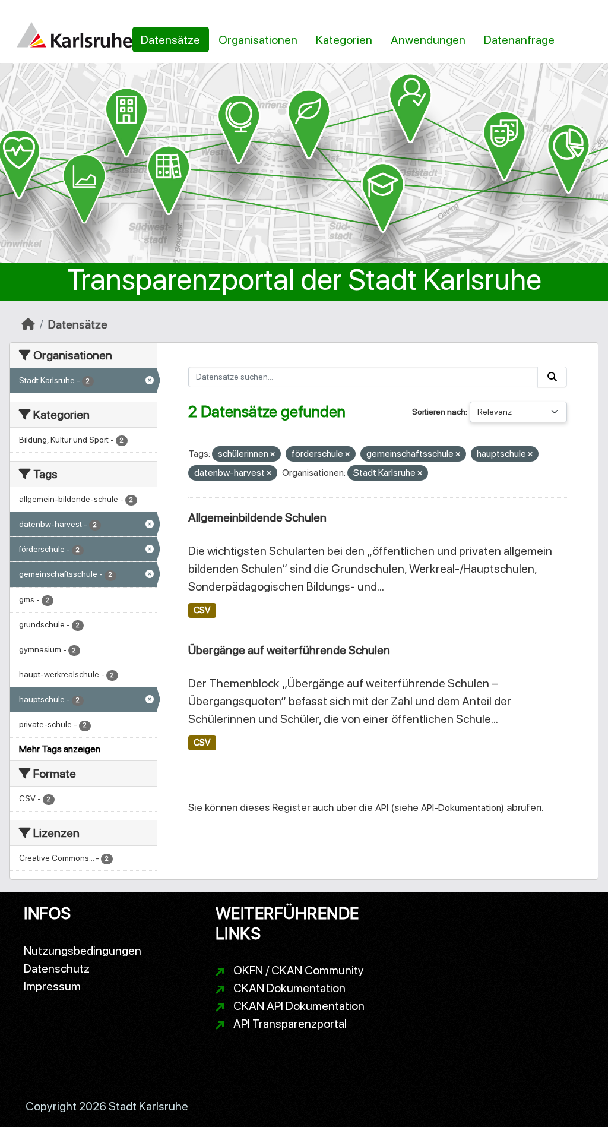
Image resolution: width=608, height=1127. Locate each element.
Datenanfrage (519, 40)
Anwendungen (428, 40)
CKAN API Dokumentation (299, 1006)
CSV (202, 610)
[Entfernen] (272, 455)
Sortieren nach (439, 411)
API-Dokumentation (461, 807)
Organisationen (257, 40)
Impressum (52, 986)
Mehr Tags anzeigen (59, 749)
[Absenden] (552, 377)
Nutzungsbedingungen (82, 950)
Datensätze (170, 40)
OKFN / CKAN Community (298, 970)
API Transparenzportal (290, 1023)
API (381, 807)
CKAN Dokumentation (289, 988)
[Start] (28, 324)
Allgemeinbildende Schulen (257, 517)
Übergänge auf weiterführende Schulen (289, 650)
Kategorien (344, 40)
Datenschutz (57, 968)
